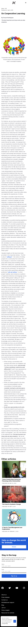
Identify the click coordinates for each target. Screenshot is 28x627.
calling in (9, 257)
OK (14, 621)
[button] (26, 2)
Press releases (5, 597)
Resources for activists (7, 612)
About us (4, 594)
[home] (14, 2)
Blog (2, 605)
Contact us (4, 600)
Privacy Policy (5, 623)
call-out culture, (12, 272)
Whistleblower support (7, 602)
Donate (14, 546)
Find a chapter (5, 610)
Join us (3, 607)
